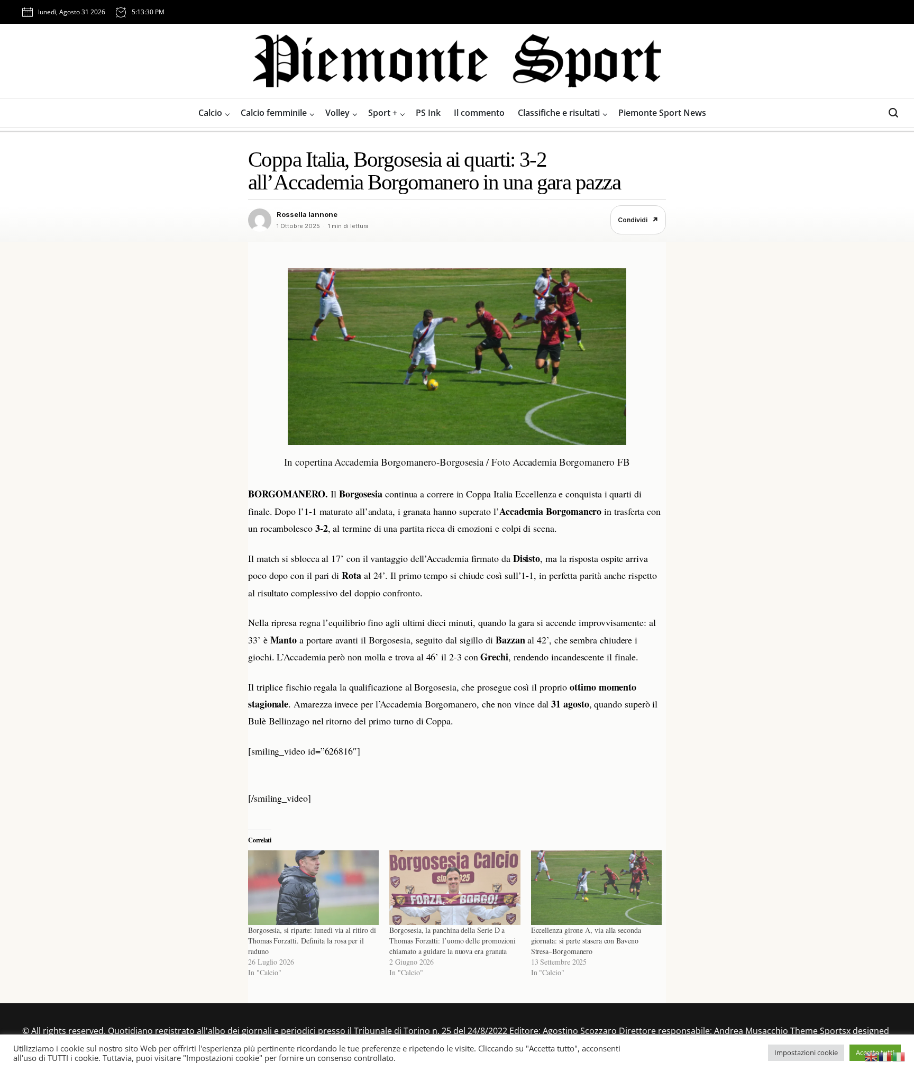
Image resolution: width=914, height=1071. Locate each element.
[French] (885, 1055)
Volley (337, 113)
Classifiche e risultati (559, 113)
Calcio (210, 113)
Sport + (382, 113)
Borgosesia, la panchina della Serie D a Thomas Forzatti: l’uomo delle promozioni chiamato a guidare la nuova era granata (452, 940)
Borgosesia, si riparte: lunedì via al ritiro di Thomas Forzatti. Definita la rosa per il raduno (312, 940)
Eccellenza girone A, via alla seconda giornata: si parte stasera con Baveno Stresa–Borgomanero (586, 940)
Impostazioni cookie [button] (806, 1052)
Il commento (479, 113)
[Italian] (899, 1055)
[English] (872, 1055)
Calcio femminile (274, 113)
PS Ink (428, 113)
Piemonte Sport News (662, 113)
